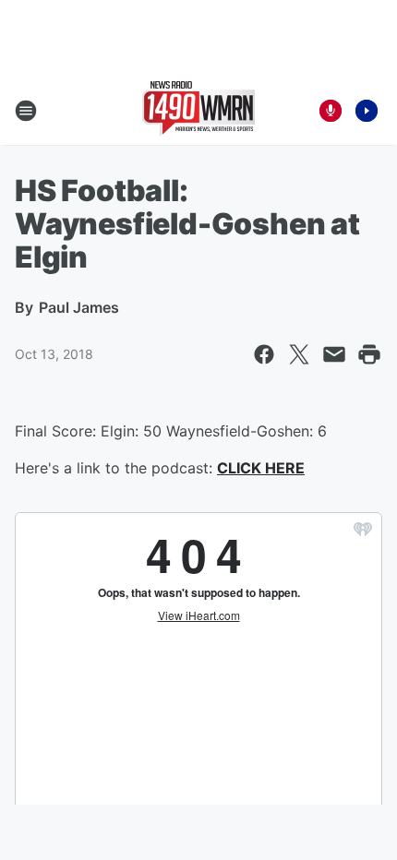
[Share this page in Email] (334, 354)
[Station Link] (198, 110)
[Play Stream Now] (366, 111)
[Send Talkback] (330, 111)
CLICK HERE (261, 468)
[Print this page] (369, 354)
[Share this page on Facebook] (264, 354)
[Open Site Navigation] (26, 111)
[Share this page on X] (299, 354)
